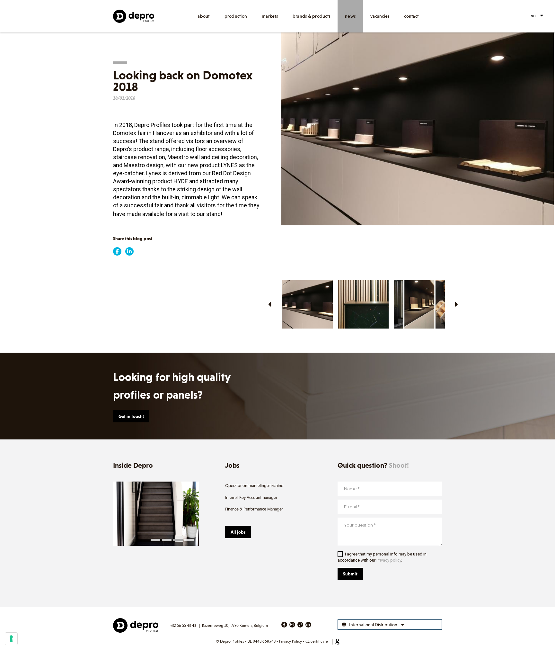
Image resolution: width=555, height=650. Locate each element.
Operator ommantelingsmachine (254, 485)
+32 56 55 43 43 (183, 625)
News (350, 16)
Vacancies (379, 16)
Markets (270, 16)
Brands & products (311, 16)
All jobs (238, 532)
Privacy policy (388, 560)
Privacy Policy (290, 641)
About (203, 16)
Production (236, 16)
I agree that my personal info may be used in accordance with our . (382, 557)
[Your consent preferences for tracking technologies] (11, 639)
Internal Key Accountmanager (251, 497)
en (533, 15)
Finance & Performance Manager (254, 509)
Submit (350, 573)
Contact (411, 16)
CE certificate (316, 641)
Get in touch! (131, 416)
